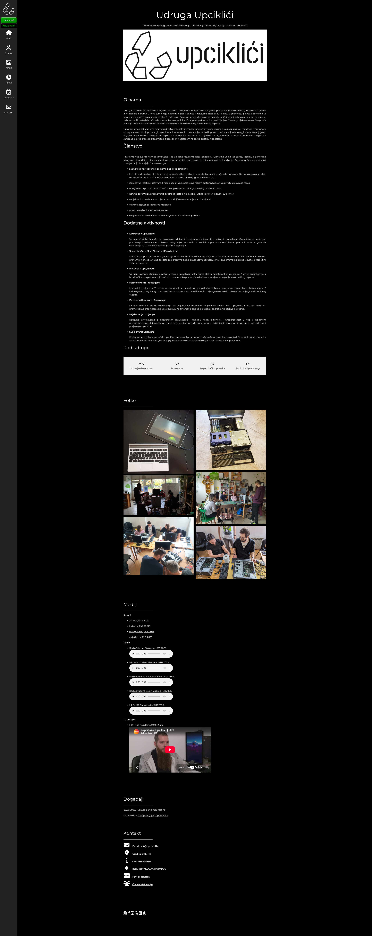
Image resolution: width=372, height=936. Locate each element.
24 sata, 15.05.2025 (139, 620)
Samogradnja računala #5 (151, 809)
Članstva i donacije (142, 884)
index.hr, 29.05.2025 (139, 626)
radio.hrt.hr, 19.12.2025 (140, 637)
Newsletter (9, 25)
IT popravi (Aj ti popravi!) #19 (153, 815)
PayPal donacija (141, 876)
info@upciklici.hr (150, 846)
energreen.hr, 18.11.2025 (141, 631)
